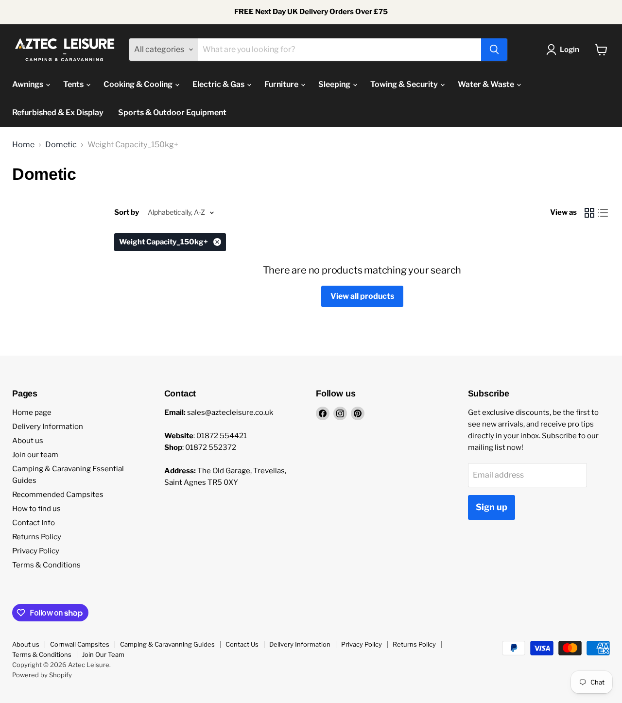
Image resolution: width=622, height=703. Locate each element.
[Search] (494, 49)
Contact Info (33, 522)
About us (27, 440)
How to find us (36, 508)
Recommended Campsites (58, 494)
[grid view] (589, 213)
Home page (32, 412)
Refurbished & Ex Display (58, 112)
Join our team (35, 454)
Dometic (61, 144)
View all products (362, 296)
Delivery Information (47, 426)
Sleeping (335, 84)
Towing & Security (404, 84)
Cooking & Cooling (139, 84)
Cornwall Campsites (79, 644)
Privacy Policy (35, 551)
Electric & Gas (219, 84)
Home (23, 144)
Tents (74, 84)
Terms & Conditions (46, 565)
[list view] (603, 213)
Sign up (491, 507)
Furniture (282, 84)
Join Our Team (103, 654)
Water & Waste (487, 84)
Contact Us (242, 644)
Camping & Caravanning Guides (167, 644)
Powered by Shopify (42, 675)
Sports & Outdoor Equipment (172, 112)
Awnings (28, 84)
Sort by (126, 212)
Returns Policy (36, 536)
